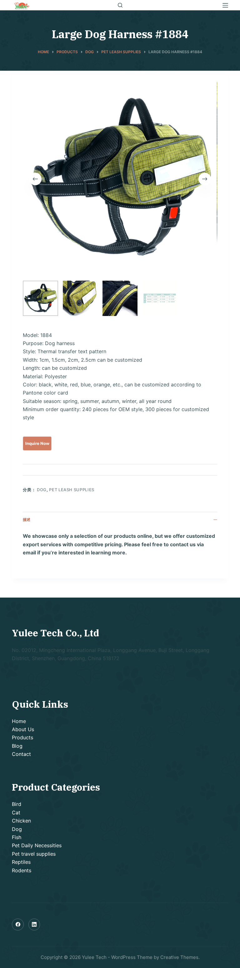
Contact (21, 754)
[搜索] (120, 5)
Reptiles (21, 862)
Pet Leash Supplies (71, 489)
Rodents (21, 870)
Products (22, 737)
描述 (26, 519)
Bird (16, 804)
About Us (23, 729)
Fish (16, 837)
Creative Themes (179, 957)
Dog (42, 489)
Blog (17, 746)
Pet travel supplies (34, 854)
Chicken (21, 821)
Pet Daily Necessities (37, 845)
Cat (16, 812)
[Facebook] (18, 924)
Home (19, 721)
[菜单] (225, 5)
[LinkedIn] (34, 924)
